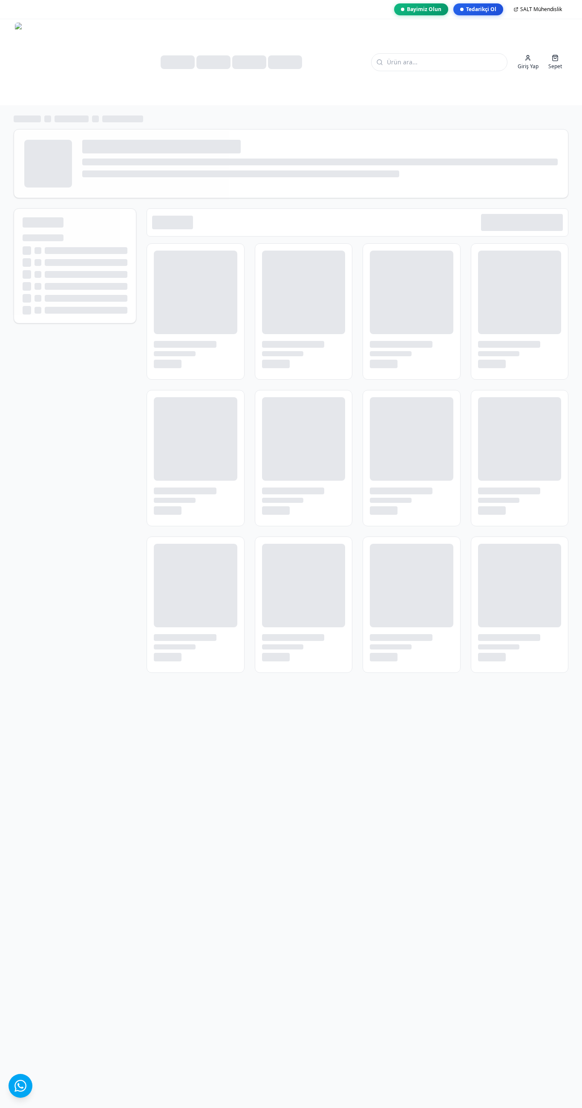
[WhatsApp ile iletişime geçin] (20, 1086)
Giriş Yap (528, 66)
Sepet (555, 66)
